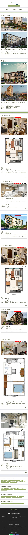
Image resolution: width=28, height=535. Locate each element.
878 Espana (4, 526)
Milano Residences (3, 14)
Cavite (12, 480)
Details (26, 177)
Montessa (8, 488)
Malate (17, 481)
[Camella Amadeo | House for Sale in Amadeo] (14, 2)
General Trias (15, 480)
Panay (23, 496)
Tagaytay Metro (12, 482)
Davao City (18, 503)
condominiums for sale (11, 521)
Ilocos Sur (15, 489)
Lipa (1, 482)
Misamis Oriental (8, 503)
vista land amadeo (4, 521)
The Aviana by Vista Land (8, 108)
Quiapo (19, 481)
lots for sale (17, 521)
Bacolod (2, 496)
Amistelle (19, 488)
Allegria (19, 480)
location (7, 521)
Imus (21, 481)
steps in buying (25, 521)
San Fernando (15, 488)
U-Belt (6, 481)
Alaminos (2, 489)
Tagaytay (22, 480)
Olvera (15, 496)
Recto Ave (24, 481)
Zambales (2, 488)
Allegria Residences (8, 526)
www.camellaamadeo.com (14, 532)
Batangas (4, 482)
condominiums (21, 521)
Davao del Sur (22, 503)
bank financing (8, 522)
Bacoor (11, 481)
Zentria (15, 482)
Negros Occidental (6, 496)
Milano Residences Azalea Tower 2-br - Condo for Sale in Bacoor (10, 212)
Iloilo (17, 496)
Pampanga (11, 488)
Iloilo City (20, 496)
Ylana (5, 489)
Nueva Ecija (24, 489)
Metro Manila (5, 480)
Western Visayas (12, 496)
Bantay (21, 489)
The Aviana (2, 60)
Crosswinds (2, 481)
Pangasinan (22, 488)
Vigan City (18, 489)
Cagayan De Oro (3, 503)
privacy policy (15, 522)
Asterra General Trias (23, 526)
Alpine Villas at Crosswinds (14, 526)
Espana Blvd (9, 480)
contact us (12, 522)
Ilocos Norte (8, 489)
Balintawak (7, 482)
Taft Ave (8, 481)
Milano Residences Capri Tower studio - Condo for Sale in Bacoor (10, 180)
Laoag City (11, 489)
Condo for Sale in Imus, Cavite (23, 109)
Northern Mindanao (13, 503)
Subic (5, 488)
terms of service (19, 522)
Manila (2, 480)
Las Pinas (14, 481)
